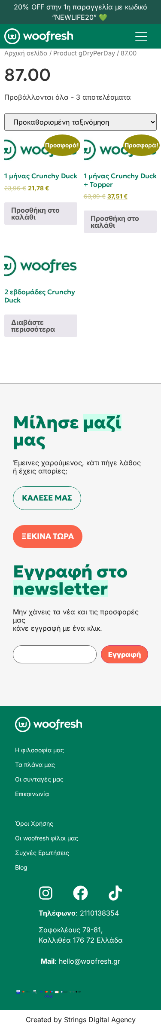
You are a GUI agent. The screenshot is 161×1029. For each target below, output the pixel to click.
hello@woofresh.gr (89, 961)
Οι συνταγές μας (39, 779)
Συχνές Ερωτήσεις (42, 852)
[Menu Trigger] (141, 36)
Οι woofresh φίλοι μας (46, 838)
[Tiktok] (115, 893)
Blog (21, 867)
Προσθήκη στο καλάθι (35, 213)
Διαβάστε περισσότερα (33, 325)
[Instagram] (45, 893)
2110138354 (99, 913)
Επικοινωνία (32, 793)
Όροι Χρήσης (34, 823)
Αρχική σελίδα (26, 53)
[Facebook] (80, 893)
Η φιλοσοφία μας (39, 750)
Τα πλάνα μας (35, 764)
